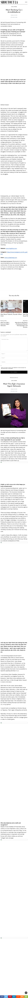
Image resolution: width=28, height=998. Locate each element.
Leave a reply (14, 17)
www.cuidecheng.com (10, 257)
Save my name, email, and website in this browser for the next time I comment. (13, 368)
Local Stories (14, 6)
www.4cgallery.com (11, 248)
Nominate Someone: (6, 261)
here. (20, 268)
